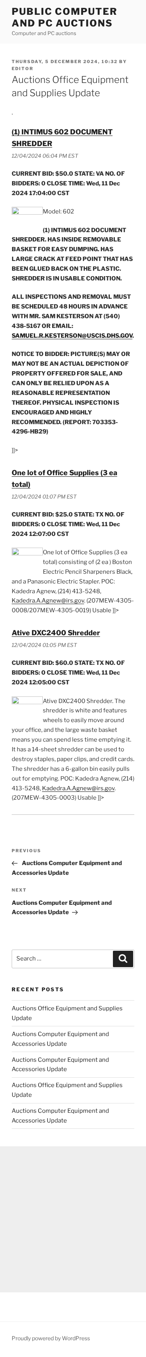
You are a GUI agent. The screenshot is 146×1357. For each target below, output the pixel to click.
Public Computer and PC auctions (65, 17)
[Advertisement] (73, 1219)
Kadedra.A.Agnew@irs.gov (48, 600)
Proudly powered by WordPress (51, 1338)
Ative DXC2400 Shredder (56, 633)
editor (22, 68)
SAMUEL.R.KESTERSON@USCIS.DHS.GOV (72, 335)
